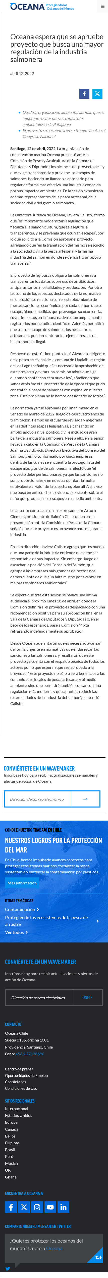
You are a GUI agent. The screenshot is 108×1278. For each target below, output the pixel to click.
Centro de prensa (19, 1069)
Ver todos (14, 932)
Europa (11, 1122)
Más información (22, 882)
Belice (10, 1135)
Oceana (54, 1248)
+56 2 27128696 (30, 1053)
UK (8, 1170)
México (11, 1163)
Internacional (16, 1108)
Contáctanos (15, 1081)
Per (8, 1156)
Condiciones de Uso (21, 1088)
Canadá (11, 1129)
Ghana (11, 1176)
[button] (84, 94)
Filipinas (12, 1142)
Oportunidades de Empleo (26, 1075)
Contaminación (20, 909)
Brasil (10, 1149)
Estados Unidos (18, 1115)
